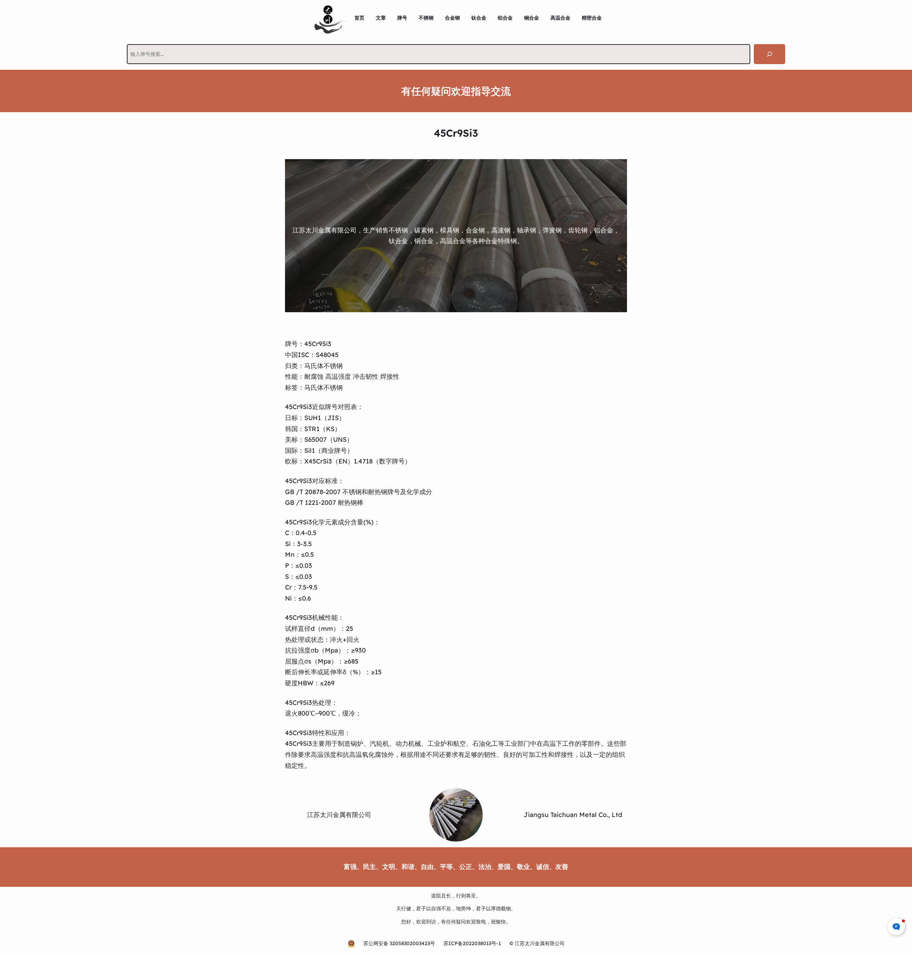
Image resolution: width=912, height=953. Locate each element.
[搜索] (769, 54)
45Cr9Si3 (317, 344)
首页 (359, 18)
